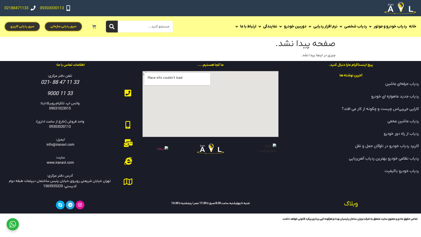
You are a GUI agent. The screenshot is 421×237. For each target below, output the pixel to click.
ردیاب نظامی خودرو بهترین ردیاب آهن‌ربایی (384, 158)
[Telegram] (70, 205)
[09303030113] (68, 8)
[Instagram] (80, 205)
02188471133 (16, 8)
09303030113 (52, 8)
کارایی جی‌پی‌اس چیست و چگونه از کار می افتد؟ (380, 108)
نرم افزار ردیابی (325, 26)
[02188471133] (33, 8)
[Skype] (60, 205)
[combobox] (145, 26)
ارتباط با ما (248, 26)
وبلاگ (351, 204)
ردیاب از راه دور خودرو (401, 133)
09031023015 (60, 108)
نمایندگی (270, 26)
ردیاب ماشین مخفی (403, 121)
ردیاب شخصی (355, 26)
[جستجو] (112, 26)
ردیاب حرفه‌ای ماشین (402, 83)
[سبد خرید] (94, 26)
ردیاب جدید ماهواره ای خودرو (395, 96)
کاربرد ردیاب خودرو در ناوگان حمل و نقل (387, 146)
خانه (412, 26)
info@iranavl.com (60, 145)
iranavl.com (64, 163)
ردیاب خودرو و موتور (390, 26)
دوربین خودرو (295, 26)
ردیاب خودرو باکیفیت (402, 171)
